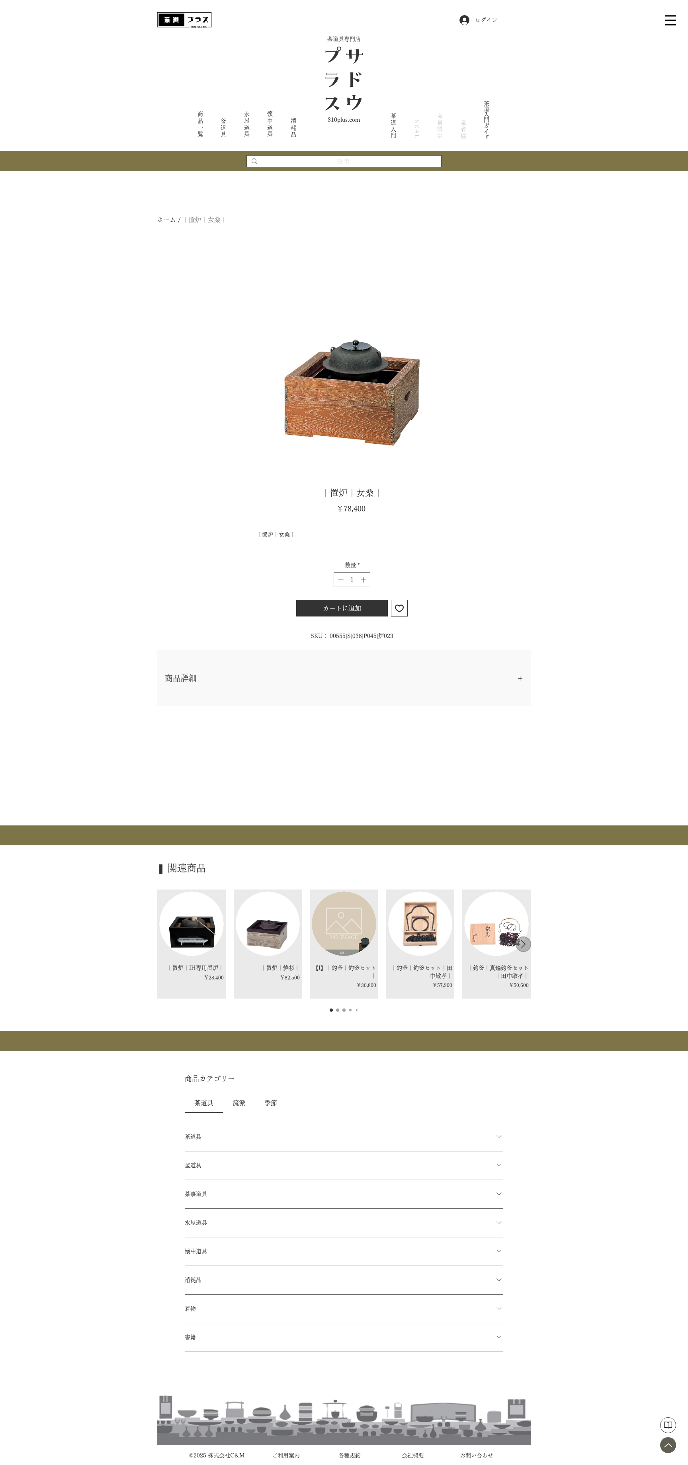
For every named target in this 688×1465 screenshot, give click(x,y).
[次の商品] (523, 944)
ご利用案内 (286, 1455)
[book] (668, 1425)
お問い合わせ (476, 1455)
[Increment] (364, 580)
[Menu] (670, 20)
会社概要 (413, 1455)
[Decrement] (340, 580)
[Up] (668, 1445)
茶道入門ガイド (486, 119)
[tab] (204, 1102)
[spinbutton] (352, 580)
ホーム (166, 220)
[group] (344, 944)
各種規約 (349, 1455)
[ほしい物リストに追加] (399, 608)
